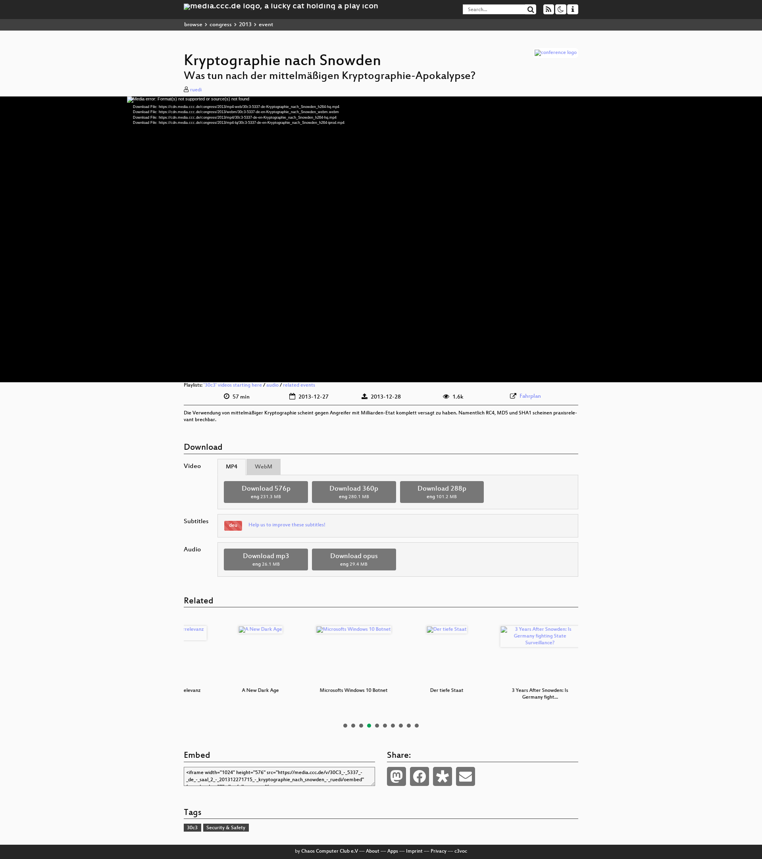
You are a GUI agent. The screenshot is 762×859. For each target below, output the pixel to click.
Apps (392, 851)
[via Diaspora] (442, 776)
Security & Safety (225, 828)
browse (193, 24)
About (372, 851)
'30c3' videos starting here (233, 385)
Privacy (438, 851)
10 (417, 726)
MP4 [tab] (231, 467)
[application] (381, 239)
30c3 (192, 828)
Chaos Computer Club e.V (329, 851)
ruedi (196, 90)
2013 (245, 24)
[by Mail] (465, 776)
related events (299, 385)
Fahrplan (530, 396)
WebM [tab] (263, 467)
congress (221, 24)
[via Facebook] (419, 776)
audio (272, 385)
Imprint (414, 851)
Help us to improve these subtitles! (286, 525)
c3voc (460, 851)
